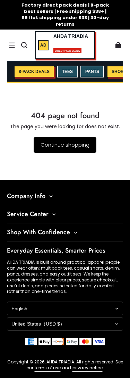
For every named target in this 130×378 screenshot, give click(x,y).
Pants (92, 71)
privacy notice (87, 368)
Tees (67, 71)
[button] (12, 45)
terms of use (48, 368)
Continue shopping (65, 144)
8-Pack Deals (34, 71)
